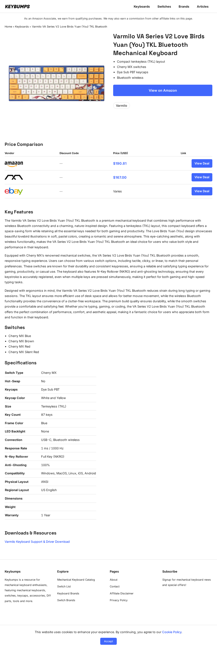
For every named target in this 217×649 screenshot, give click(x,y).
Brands (184, 6)
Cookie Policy (171, 632)
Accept (108, 641)
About (113, 579)
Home (8, 26)
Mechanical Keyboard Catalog (76, 579)
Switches (164, 6)
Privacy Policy (119, 600)
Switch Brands (66, 600)
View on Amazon (163, 90)
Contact (115, 586)
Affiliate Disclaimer (122, 593)
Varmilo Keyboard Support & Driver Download (37, 541)
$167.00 (120, 177)
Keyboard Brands (68, 593)
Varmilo (121, 105)
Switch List (64, 586)
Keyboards (142, 6)
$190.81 (120, 163)
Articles (203, 6)
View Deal (202, 163)
